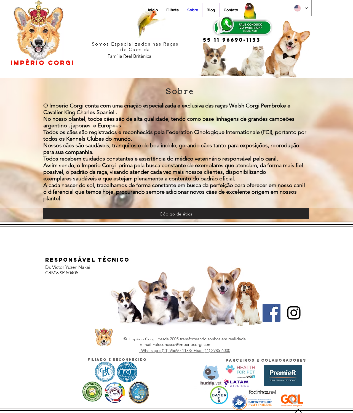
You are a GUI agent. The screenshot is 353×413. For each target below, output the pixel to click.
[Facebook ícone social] (271, 313)
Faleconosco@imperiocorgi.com (182, 344)
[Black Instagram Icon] (294, 313)
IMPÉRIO (42, 63)
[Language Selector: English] (301, 8)
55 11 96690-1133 (232, 39)
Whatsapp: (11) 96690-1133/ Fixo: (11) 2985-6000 (184, 350)
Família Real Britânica (129, 56)
